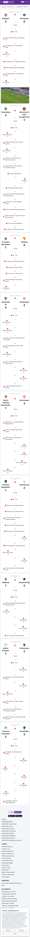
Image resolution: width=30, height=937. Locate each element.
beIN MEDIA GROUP (7, 821)
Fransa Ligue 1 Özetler (8, 903)
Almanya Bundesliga (7, 863)
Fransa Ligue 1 (6, 865)
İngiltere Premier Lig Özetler (9, 898)
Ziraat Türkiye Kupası (7, 851)
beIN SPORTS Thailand (8, 833)
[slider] (15, 98)
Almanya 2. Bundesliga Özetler (10, 905)
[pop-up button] (24, 101)
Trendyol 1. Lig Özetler (8, 896)
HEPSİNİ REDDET (21, 930)
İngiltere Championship (8, 872)
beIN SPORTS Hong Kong (9, 831)
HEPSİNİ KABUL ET (8, 930)
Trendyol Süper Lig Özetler (9, 894)
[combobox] (7, 7)
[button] (8, 2)
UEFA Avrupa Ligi (6, 858)
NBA (3, 885)
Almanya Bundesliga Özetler (9, 901)
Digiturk (4, 819)
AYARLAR (15, 933)
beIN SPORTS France (7, 826)
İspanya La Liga (6, 867)
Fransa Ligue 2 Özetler (8, 908)
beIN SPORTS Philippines (8, 835)
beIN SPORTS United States (9, 824)
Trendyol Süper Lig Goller (9, 891)
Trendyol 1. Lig (6, 849)
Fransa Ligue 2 (6, 877)
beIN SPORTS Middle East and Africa (12, 840)
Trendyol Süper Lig (7, 846)
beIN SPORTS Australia (8, 828)
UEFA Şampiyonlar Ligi (8, 856)
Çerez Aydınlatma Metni (10, 927)
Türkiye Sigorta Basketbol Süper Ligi (12, 883)
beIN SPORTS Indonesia (8, 838)
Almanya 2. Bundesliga (8, 874)
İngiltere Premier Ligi (7, 853)
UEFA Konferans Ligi (7, 860)
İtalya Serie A (5, 870)
